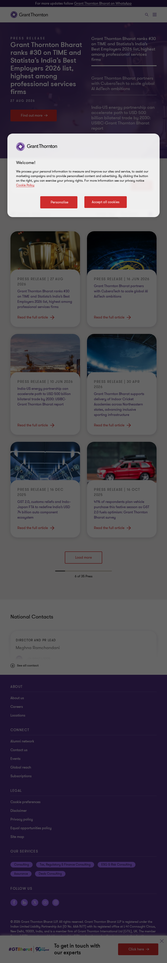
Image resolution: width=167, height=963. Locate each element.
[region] (83, 175)
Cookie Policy (25, 185)
